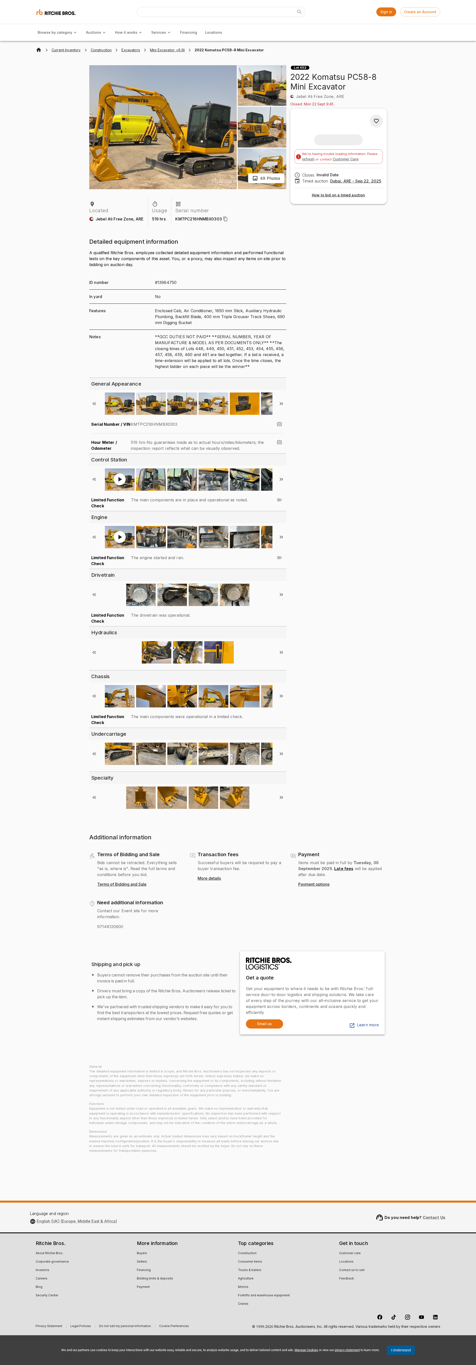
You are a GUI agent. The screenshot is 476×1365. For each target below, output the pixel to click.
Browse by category (55, 32)
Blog (39, 1287)
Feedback (346, 1278)
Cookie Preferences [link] (174, 1326)
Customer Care (345, 159)
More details (209, 878)
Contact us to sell (351, 1270)
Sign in (386, 12)
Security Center (47, 1295)
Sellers (142, 1262)
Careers (41, 1278)
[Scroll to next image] (281, 404)
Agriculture (246, 1278)
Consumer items (250, 1262)
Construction (247, 1253)
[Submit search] (299, 12)
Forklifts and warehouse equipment (264, 1295)
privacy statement (347, 1350)
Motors (243, 1287)
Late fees (343, 868)
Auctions (93, 32)
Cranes (243, 1304)
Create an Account (420, 12)
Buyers (142, 1253)
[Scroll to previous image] (94, 404)
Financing (188, 32)
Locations (213, 32)
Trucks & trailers (249, 1270)
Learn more (368, 1025)
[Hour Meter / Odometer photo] (279, 442)
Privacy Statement (49, 1326)
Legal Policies (80, 1326)
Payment (143, 1287)
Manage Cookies (306, 1350)
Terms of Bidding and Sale (122, 884)
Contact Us (434, 1217)
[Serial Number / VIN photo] (279, 424)
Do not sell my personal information (125, 1326)
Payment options (313, 884)
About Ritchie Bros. (49, 1253)
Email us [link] (264, 1024)
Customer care (350, 1253)
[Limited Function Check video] (279, 500)
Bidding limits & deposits (155, 1278)
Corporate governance (52, 1262)
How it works (126, 32)
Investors (42, 1270)
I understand (401, 1350)
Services (158, 32)
